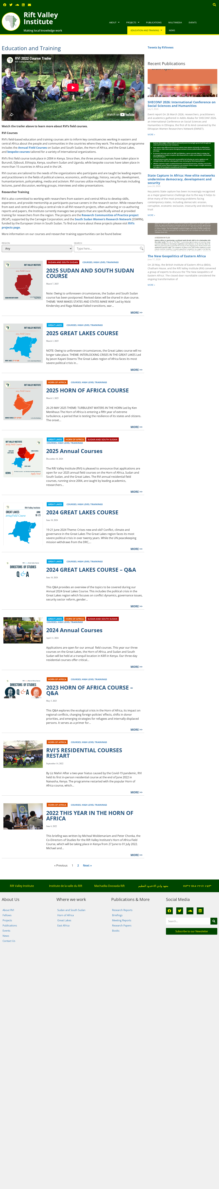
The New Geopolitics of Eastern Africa (177, 256)
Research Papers (121, 925)
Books (115, 930)
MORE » (151, 134)
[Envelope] (29, 5)
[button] (214, 4)
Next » (87, 865)
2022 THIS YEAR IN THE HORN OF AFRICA (89, 815)
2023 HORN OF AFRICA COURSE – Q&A (89, 690)
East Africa (63, 925)
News (172, 30)
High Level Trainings (106, 262)
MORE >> (137, 312)
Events (193, 22)
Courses (87, 262)
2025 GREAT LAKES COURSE (82, 333)
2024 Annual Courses (74, 630)
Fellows (7, 915)
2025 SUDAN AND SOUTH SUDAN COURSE (90, 273)
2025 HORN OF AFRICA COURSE (87, 390)
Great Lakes (55, 325)
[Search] (213, 921)
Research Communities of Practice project (110, 215)
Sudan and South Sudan (63, 262)
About (112, 22)
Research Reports (122, 910)
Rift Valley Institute (41, 18)
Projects (131, 22)
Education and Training (145, 30)
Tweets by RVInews (160, 47)
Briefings (117, 915)
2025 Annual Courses (74, 451)
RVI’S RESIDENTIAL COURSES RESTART (84, 752)
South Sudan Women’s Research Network (103, 219)
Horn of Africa (57, 382)
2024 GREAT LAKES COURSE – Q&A (91, 569)
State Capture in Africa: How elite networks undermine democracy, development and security (181, 179)
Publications (154, 22)
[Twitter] (11, 5)
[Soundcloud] (17, 5)
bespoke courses (18, 152)
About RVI (8, 910)
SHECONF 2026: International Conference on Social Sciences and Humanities (182, 104)
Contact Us (9, 941)
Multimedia (175, 22)
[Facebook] (5, 5)
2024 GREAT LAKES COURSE (82, 512)
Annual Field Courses (32, 148)
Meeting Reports (121, 920)
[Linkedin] (23, 5)
